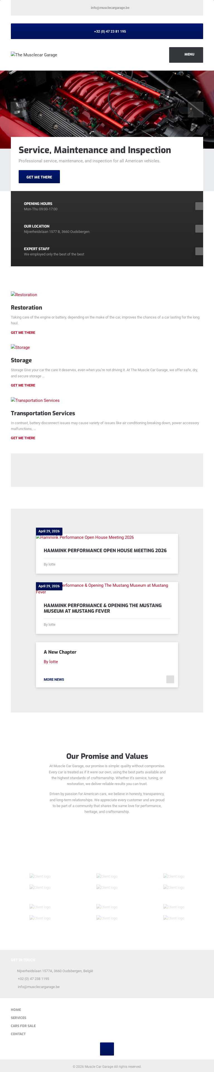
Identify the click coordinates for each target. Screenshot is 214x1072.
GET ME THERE (39, 177)
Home (16, 1010)
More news (54, 679)
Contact (18, 1034)
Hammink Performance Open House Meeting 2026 (105, 550)
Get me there (23, 385)
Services (18, 1018)
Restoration (26, 308)
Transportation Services (43, 413)
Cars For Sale (23, 1026)
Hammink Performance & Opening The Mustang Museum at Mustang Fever (103, 608)
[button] (18, 109)
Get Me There (23, 332)
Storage (21, 360)
